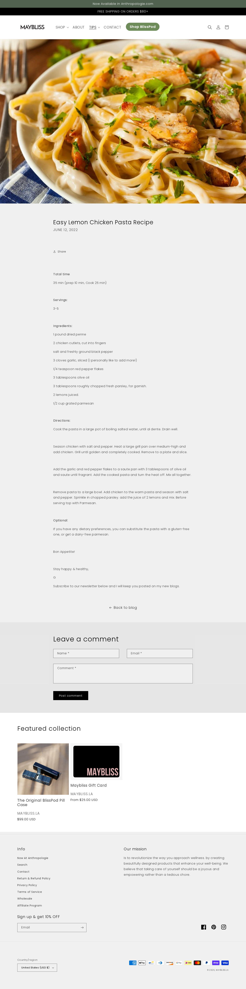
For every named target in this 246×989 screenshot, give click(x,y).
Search (22, 865)
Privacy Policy (27, 885)
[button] (61, 27)
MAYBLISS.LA (222, 970)
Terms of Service (29, 892)
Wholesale (24, 899)
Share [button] (62, 252)
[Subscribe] (82, 927)
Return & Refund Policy (33, 878)
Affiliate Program (29, 905)
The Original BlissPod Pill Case (41, 802)
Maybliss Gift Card (89, 785)
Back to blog (125, 607)
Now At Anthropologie (32, 858)
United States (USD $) (35, 967)
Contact (23, 872)
